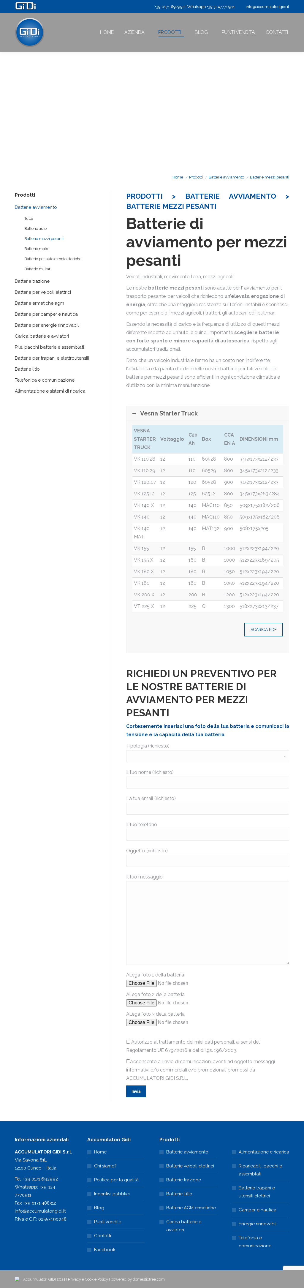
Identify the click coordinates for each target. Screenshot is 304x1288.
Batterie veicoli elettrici (190, 1166)
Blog (99, 1207)
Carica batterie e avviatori (183, 1225)
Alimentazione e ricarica (264, 1152)
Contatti (102, 1235)
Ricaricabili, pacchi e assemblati (260, 1170)
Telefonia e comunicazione (255, 1242)
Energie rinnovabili (258, 1224)
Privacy (74, 1279)
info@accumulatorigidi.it (267, 6)
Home (100, 1152)
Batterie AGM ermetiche (191, 1207)
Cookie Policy (96, 1279)
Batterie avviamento (187, 1152)
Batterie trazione (183, 1180)
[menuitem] (107, 32)
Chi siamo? (105, 1166)
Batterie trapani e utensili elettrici (257, 1192)
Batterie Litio (179, 1194)
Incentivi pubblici (112, 1194)
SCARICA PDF (264, 629)
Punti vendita (107, 1221)
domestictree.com (149, 1279)
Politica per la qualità (116, 1180)
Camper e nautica (257, 1210)
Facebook (104, 1249)
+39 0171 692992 (40, 1179)
